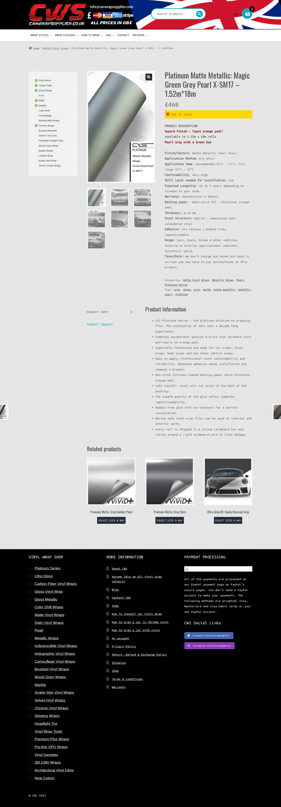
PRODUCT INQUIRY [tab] (100, 324)
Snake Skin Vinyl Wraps (54, 692)
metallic (244, 289)
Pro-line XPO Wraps (51, 747)
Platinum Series (176, 284)
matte (207, 289)
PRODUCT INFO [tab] (97, 312)
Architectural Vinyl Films (54, 770)
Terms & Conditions (127, 679)
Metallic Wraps (223, 280)
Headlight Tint (46, 723)
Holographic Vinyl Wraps (55, 653)
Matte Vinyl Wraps (56, 48)
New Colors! (45, 778)
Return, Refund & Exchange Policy (139, 654)
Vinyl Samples (46, 755)
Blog (115, 589)
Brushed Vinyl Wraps (52, 669)
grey (197, 289)
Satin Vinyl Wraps (49, 622)
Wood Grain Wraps (50, 677)
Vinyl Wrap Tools (48, 731)
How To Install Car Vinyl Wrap (137, 614)
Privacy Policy (124, 646)
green (187, 289)
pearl (168, 294)
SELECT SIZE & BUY (111, 520)
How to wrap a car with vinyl (136, 630)
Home (36, 48)
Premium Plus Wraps (52, 739)
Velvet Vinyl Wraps (50, 700)
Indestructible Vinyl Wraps (56, 646)
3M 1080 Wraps (48, 762)
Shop (115, 670)
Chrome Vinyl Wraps (51, 708)
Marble (40, 685)
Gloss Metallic (46, 599)
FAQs (115, 605)
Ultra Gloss (44, 576)
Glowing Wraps (47, 716)
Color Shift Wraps (49, 607)
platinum (181, 294)
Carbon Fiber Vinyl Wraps (56, 584)
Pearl (240, 280)
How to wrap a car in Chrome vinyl (140, 622)
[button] (148, 77)
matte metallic (224, 289)
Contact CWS (121, 597)
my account (120, 638)
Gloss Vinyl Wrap (49, 591)
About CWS (119, 568)
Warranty (119, 687)
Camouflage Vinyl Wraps (55, 661)
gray (177, 289)
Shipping (119, 662)
